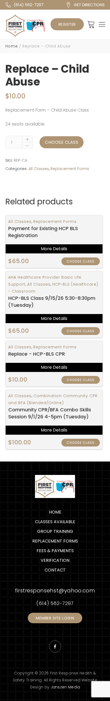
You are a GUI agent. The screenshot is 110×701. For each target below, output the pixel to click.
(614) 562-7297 (29, 5)
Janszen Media (65, 687)
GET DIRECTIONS (89, 5)
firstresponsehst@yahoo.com (55, 590)
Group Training (55, 531)
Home (11, 46)
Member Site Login (55, 618)
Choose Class (61, 142)
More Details (54, 249)
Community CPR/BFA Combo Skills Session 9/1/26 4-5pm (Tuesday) (49, 413)
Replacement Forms (69, 168)
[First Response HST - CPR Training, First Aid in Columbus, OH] (25, 25)
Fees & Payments (55, 551)
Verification (55, 560)
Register (67, 24)
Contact (55, 570)
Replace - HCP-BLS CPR (36, 353)
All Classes (39, 168)
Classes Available (55, 522)
